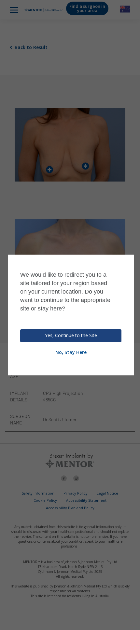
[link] (135, 624)
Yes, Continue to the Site (71, 335)
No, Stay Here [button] (71, 352)
